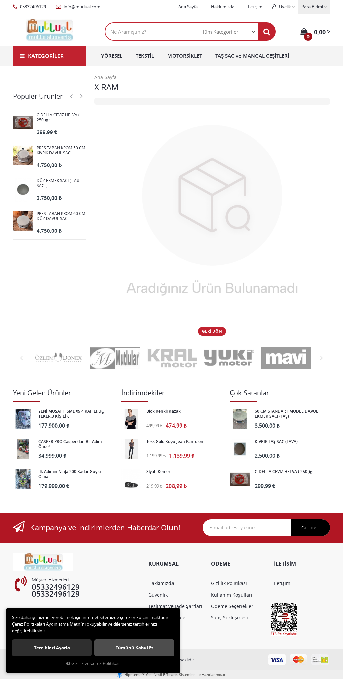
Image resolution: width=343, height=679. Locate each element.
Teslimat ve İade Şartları (175, 606)
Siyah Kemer (158, 471)
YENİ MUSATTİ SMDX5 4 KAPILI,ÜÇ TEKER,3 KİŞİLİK (71, 414)
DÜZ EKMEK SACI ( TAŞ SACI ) (58, 183)
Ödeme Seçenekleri (233, 606)
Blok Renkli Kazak (163, 411)
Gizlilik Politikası (229, 583)
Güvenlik (158, 594)
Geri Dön (212, 331)
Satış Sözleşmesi (229, 617)
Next (81, 96)
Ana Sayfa (188, 7)
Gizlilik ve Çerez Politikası (95, 663)
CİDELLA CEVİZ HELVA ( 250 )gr (58, 117)
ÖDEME (220, 563)
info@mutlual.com (81, 7)
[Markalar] (58, 358)
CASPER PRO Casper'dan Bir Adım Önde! (70, 444)
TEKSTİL (145, 55)
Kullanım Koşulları (231, 594)
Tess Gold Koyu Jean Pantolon (174, 441)
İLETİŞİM (285, 563)
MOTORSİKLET (184, 55)
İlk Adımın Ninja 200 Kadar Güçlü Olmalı (69, 474)
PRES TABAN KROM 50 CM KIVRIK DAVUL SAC (61, 150)
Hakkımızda (222, 7)
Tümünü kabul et (134, 648)
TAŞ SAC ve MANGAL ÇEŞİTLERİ (252, 55)
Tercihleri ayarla (52, 648)
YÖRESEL (111, 55)
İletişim (255, 7)
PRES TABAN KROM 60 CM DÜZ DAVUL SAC (61, 216)
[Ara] (266, 31)
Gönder (309, 527)
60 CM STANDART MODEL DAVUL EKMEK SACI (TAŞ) (286, 414)
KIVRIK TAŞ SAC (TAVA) (276, 441)
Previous (71, 96)
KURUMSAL (163, 563)
